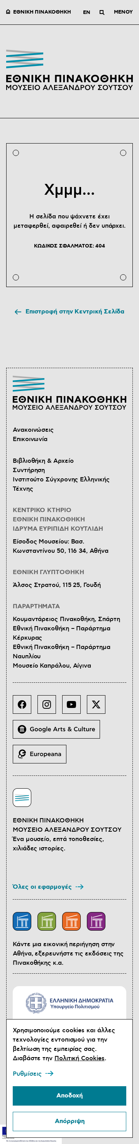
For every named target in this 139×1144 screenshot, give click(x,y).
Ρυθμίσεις (27, 1074)
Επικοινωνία (30, 439)
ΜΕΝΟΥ (123, 12)
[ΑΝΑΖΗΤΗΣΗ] (102, 12)
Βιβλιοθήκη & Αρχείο (43, 461)
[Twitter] (99, 707)
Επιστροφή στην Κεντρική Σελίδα (75, 312)
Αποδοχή (69, 1096)
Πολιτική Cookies (79, 1058)
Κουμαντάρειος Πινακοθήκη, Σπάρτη (66, 619)
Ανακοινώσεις (33, 430)
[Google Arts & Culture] (59, 732)
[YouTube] (74, 707)
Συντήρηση (29, 470)
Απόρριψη (70, 1121)
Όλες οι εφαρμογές (42, 887)
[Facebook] (25, 707)
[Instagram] (49, 707)
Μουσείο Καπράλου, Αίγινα (52, 666)
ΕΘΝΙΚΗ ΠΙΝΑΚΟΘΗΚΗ (42, 12)
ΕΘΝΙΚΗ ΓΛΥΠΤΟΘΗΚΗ (48, 572)
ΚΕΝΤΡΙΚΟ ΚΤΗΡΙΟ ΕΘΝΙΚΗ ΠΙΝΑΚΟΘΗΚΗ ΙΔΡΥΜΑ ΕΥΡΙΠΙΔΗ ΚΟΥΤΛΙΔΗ (58, 519)
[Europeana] (43, 757)
